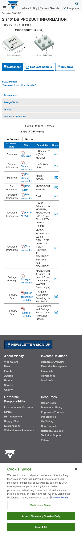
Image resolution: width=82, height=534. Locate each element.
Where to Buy (30, 8)
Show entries (32, 131)
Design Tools (11, 102)
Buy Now (66, 67)
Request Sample (40, 67)
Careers (8, 385)
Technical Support (52, 435)
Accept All (41, 527)
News (7, 366)
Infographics (48, 416)
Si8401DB (26, 156)
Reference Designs (52, 430)
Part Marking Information (26, 177)
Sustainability (12, 426)
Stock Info (47, 380)
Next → (29, 139)
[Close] (76, 469)
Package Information (26, 281)
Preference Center (41, 505)
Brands (8, 380)
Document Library (51, 407)
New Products (49, 426)
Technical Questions (15, 116)
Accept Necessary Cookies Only (41, 516)
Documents (10, 95)
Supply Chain (12, 421)
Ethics (8, 411)
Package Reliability (26, 314)
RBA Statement (13, 416)
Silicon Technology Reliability (27, 296)
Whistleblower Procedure (19, 430)
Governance (48, 375)
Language (72, 8)
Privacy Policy (59, 497)
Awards (8, 375)
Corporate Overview (52, 361)
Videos (45, 440)
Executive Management (54, 366)
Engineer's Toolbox (52, 412)
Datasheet (13, 67)
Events (8, 371)
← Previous (13, 139)
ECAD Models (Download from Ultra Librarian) (19, 83)
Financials (47, 371)
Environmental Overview (18, 407)
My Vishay (47, 421)
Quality (8, 109)
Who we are (11, 361)
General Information (26, 167)
